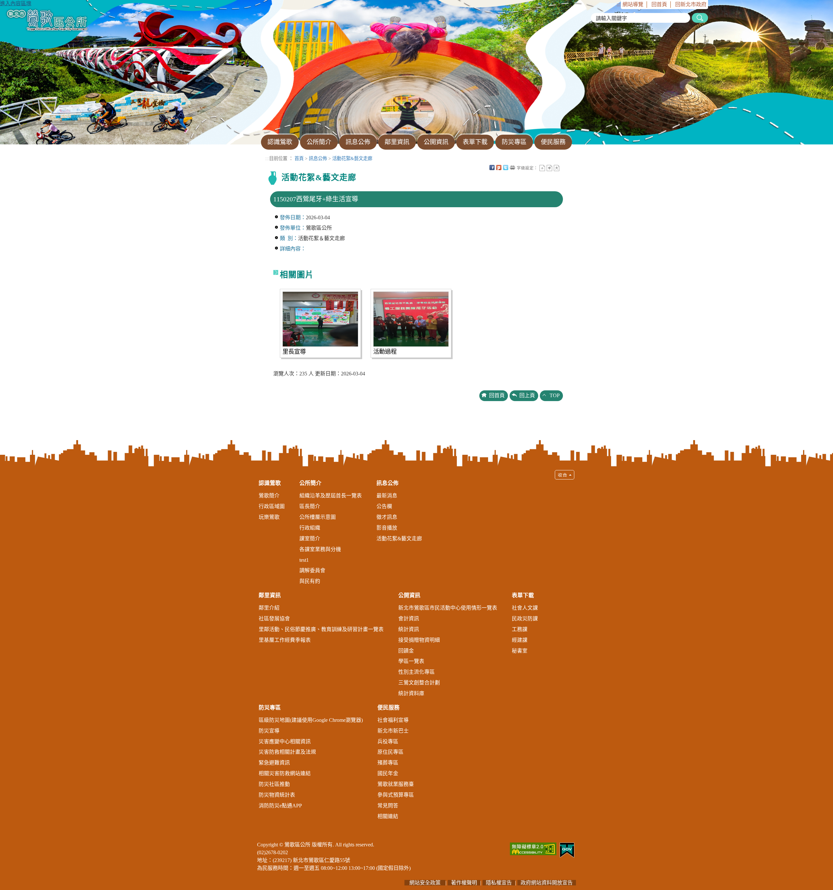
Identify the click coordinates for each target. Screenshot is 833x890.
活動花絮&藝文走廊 (352, 158)
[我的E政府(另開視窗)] (567, 850)
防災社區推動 (274, 784)
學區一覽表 (411, 661)
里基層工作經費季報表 (285, 640)
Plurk (498, 167)
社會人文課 (525, 608)
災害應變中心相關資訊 (285, 741)
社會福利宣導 (393, 720)
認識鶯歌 (270, 483)
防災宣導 (269, 731)
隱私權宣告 (499, 882)
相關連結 (387, 816)
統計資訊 (408, 629)
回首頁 (659, 4)
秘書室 (519, 651)
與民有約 (309, 581)
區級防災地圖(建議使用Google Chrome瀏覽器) (311, 720)
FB (492, 167)
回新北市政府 (690, 4)
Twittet (505, 167)
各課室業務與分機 (320, 549)
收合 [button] (564, 474)
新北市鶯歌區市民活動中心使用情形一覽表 (447, 608)
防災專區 (270, 708)
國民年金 (387, 773)
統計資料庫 (411, 693)
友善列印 (512, 167)
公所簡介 (310, 483)
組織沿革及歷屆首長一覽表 (330, 495)
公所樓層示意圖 (317, 517)
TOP (555, 395)
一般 (549, 168)
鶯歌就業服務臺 (395, 784)
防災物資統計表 (277, 795)
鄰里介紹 (269, 608)
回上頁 (527, 395)
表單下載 (523, 595)
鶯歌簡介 (269, 495)
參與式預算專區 (395, 795)
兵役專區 (387, 741)
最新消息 (386, 495)
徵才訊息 (386, 517)
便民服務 (388, 708)
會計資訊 (408, 618)
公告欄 (384, 506)
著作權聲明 (464, 882)
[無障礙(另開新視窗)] (533, 848)
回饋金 (406, 651)
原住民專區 (390, 752)
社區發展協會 (274, 618)
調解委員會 (312, 570)
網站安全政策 (425, 882)
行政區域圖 (272, 506)
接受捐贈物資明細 (419, 640)
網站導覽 (632, 4)
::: (619, 4)
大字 (556, 168)
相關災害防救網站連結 (285, 773)
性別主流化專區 (416, 672)
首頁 (299, 158)
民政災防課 (525, 618)
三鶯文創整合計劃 (419, 682)
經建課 (519, 640)
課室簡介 (309, 538)
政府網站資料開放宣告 (547, 882)
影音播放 (386, 528)
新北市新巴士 (393, 731)
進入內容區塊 (15, 3)
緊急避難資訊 (274, 762)
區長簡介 (309, 506)
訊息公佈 (318, 158)
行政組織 (309, 528)
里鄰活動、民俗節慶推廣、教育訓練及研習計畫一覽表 (321, 629)
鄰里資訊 (270, 595)
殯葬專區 (387, 762)
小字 (542, 168)
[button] (416, 647)
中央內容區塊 (563, 167)
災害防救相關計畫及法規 (287, 752)
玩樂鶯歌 (269, 517)
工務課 (519, 629)
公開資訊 (409, 595)
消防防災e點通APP (280, 805)
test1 (304, 560)
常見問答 (387, 805)
